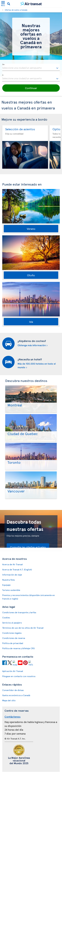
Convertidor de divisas (13, 690)
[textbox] (31, 67)
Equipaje (6, 584)
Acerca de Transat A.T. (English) (17, 569)
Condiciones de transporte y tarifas (19, 612)
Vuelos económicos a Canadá (16, 695)
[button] (31, 88)
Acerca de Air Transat (12, 564)
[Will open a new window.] (4, 663)
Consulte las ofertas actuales (28, 547)
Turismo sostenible (11, 590)
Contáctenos (12, 716)
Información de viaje (12, 574)
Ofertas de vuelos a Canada (16, 10)
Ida (31, 322)
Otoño (31, 275)
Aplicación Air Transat (12, 671)
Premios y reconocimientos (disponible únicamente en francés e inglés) (28, 597)
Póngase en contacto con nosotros (18, 676)
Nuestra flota (8, 579)
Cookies (6, 617)
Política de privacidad (12, 643)
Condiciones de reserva (13, 638)
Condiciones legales (12, 632)
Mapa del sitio (8, 700)
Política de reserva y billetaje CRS (18, 648)
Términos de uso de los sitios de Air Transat (22, 627)
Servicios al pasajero (12, 622)
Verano (31, 229)
